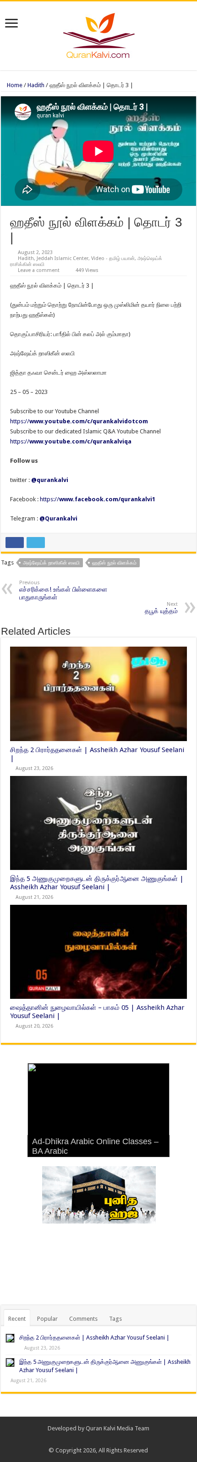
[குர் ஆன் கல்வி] (99, 34)
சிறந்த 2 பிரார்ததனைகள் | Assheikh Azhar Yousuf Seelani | (94, 1337)
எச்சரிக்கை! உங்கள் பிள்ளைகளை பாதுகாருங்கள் (63, 590)
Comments (83, 1318)
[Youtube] (111, 1439)
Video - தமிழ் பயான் (113, 258)
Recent (17, 1318)
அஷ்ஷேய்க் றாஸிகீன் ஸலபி (51, 563)
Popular (47, 1318)
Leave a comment (39, 270)
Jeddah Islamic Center (62, 258)
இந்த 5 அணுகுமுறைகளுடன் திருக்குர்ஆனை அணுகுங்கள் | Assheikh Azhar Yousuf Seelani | (97, 883)
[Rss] (85, 1439)
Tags (115, 1318)
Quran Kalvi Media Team (117, 1428)
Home (13, 85)
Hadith (35, 85)
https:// (79, 421)
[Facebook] (94, 1439)
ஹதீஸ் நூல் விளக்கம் (114, 563)
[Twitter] (102, 1439)
